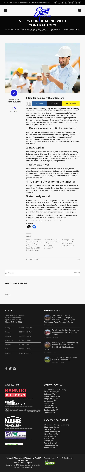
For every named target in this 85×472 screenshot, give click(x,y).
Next (75, 273)
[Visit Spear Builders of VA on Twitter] (10, 369)
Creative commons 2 (56, 220)
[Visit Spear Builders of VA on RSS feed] (14, 369)
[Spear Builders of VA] (42, 13)
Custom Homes (34, 259)
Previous (11, 273)
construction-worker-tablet (35, 220)
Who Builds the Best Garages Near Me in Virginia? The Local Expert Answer (66, 332)
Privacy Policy (49, 458)
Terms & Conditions (64, 458)
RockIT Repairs (26, 463)
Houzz (7, 294)
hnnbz (43, 220)
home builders (35, 111)
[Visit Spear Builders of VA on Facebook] (6, 369)
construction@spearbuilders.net (40, 2)
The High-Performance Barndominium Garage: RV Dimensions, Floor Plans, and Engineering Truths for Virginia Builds (59, 318)
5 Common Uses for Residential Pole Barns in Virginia (64, 358)
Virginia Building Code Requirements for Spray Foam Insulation (52, 242)
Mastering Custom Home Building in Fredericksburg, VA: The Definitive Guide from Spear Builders (61, 346)
